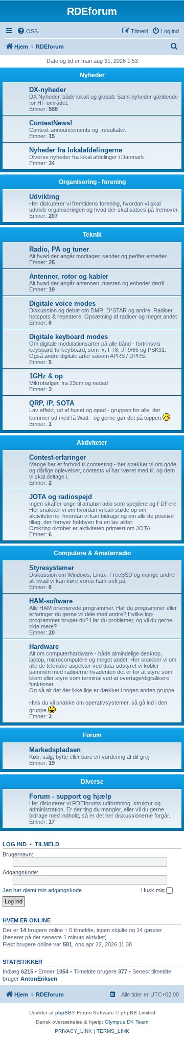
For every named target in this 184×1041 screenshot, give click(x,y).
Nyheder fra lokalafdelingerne (75, 150)
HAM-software (51, 601)
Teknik (92, 234)
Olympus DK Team (126, 1022)
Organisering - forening (92, 182)
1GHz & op (46, 376)
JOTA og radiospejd (60, 497)
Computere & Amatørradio (92, 553)
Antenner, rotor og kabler (68, 276)
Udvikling (44, 196)
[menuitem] (27, 31)
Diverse (92, 781)
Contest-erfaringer (57, 457)
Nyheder (92, 75)
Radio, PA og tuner (59, 249)
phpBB (63, 1012)
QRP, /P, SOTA (51, 403)
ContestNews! (50, 123)
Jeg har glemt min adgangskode (42, 890)
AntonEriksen (38, 979)
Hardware (44, 646)
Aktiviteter (92, 442)
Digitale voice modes (62, 303)
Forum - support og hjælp (70, 796)
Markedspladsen (55, 750)
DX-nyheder (47, 90)
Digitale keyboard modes (68, 337)
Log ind (15, 844)
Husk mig (153, 890)
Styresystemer (51, 568)
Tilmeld (47, 844)
